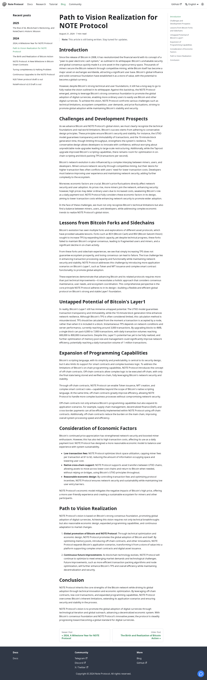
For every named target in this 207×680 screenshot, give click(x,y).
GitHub (175, 4)
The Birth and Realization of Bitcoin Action (33, 56)
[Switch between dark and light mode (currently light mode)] (202, 4)
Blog (63, 4)
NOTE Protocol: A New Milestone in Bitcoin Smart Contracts (33, 63)
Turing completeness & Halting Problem (32, 69)
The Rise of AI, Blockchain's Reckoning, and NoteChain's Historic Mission (33, 30)
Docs (30, 4)
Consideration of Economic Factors (181, 50)
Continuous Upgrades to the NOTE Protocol (34, 74)
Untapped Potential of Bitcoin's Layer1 (179, 36)
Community (75, 4)
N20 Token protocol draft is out (28, 79)
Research (41, 4)
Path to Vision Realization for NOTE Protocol (30, 50)
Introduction (175, 16)
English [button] (192, 4)
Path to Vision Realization (180, 56)
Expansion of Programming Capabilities (181, 43)
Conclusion (174, 60)
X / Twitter (80, 667)
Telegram (80, 658)
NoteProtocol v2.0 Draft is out (27, 84)
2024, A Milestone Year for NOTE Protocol (32, 43)
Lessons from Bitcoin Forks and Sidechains (181, 29)
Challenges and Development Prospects (180, 22)
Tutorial (53, 4)
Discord (79, 662)
